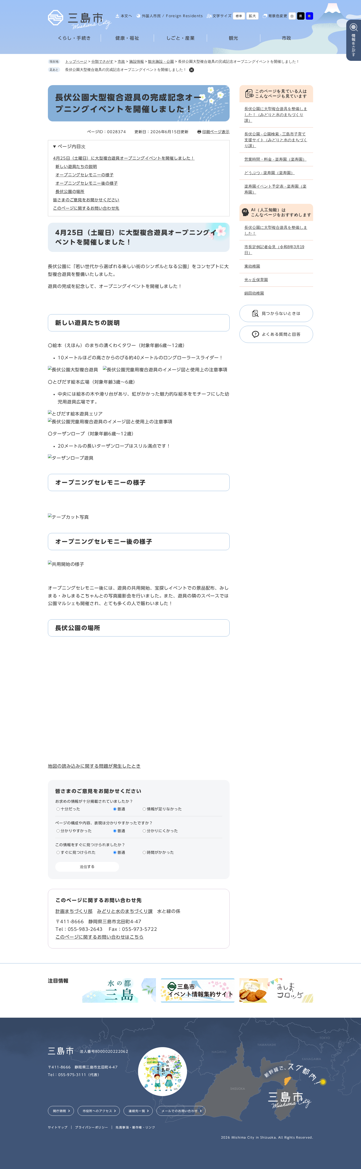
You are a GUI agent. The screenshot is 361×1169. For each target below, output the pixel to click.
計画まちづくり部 (74, 911)
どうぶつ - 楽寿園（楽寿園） (269, 173)
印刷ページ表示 (216, 132)
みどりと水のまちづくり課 (125, 911)
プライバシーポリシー (91, 1127)
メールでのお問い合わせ (180, 1110)
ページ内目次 (71, 146)
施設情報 (136, 61)
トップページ (76, 61)
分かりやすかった (76, 831)
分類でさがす (102, 61)
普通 (121, 809)
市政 (287, 38)
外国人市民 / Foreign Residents (172, 16)
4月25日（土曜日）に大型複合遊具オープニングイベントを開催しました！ (124, 158)
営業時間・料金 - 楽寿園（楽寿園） (275, 159)
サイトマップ (58, 1127)
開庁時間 (59, 1110)
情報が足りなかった (164, 809)
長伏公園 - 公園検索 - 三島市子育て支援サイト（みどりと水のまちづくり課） (275, 140)
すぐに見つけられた (78, 852)
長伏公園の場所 (70, 192)
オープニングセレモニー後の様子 (87, 183)
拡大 (252, 16)
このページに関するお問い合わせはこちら (100, 937)
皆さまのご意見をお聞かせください (86, 200)
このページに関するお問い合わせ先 (86, 208)
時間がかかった (160, 852)
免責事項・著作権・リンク (135, 1127)
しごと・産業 (180, 38)
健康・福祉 (127, 38)
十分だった (70, 809)
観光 (233, 38)
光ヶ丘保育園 (256, 280)
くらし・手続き (74, 38)
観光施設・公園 (161, 61)
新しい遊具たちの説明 (76, 167)
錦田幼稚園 (254, 293)
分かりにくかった (162, 831)
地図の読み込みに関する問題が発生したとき (94, 766)
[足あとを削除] (191, 70)
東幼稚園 (252, 266)
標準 (239, 15)
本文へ (126, 16)
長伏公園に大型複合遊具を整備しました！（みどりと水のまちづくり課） (275, 115)
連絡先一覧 (137, 1110)
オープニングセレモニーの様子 (85, 175)
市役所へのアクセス (97, 1110)
